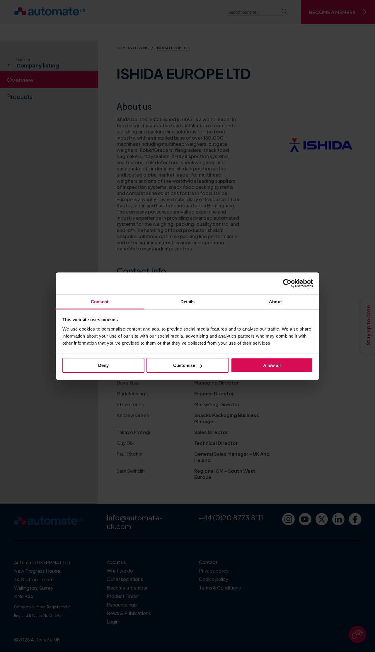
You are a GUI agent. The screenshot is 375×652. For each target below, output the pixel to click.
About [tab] (275, 301)
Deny (103, 365)
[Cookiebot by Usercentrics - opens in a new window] (287, 283)
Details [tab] (187, 301)
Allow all (272, 365)
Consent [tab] (99, 301)
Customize (184, 365)
